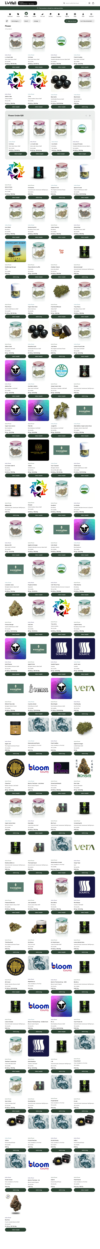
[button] (16, 21)
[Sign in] (89, 3)
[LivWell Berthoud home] (11, 3)
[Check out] (93, 3)
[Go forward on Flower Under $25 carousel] (90, 116)
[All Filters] (7, 21)
